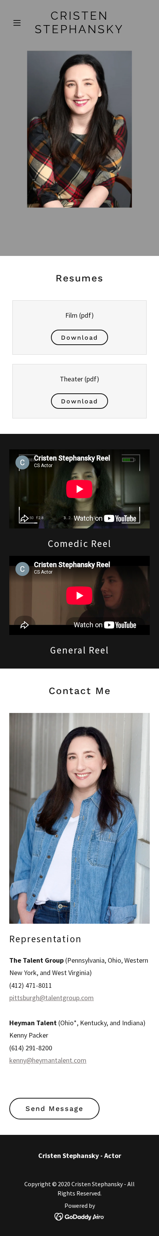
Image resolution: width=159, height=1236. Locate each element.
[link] (80, 30)
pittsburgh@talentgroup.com (51, 997)
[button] (19, 22)
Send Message (54, 1108)
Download (79, 337)
